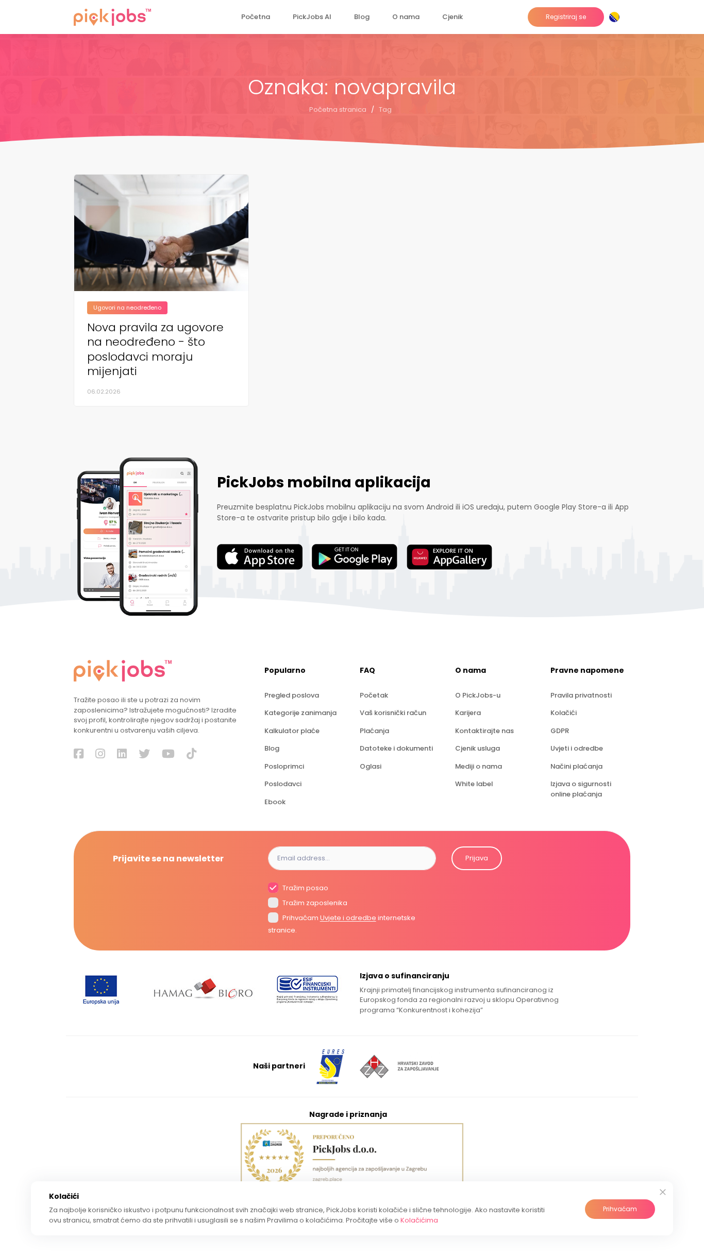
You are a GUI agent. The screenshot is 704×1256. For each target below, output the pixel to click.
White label (474, 784)
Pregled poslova (291, 695)
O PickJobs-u (477, 695)
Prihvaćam (620, 1208)
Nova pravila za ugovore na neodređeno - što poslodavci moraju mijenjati (155, 349)
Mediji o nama (478, 766)
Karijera (468, 713)
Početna (255, 17)
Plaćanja (374, 731)
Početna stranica (337, 109)
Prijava (476, 858)
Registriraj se (566, 16)
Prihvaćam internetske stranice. (341, 924)
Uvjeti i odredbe (576, 748)
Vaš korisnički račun (393, 713)
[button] (616, 17)
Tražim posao (304, 888)
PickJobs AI (312, 17)
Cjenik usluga (477, 748)
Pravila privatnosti (581, 695)
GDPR (559, 731)
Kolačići (563, 713)
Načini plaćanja (576, 766)
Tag (385, 109)
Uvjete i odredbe (348, 918)
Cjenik (452, 17)
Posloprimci (284, 766)
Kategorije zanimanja (300, 713)
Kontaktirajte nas (484, 731)
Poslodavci (282, 784)
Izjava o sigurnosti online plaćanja (580, 789)
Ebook (275, 802)
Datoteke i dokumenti (396, 748)
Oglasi (370, 766)
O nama (406, 17)
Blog (362, 17)
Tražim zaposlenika (314, 903)
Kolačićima (419, 1220)
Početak (374, 695)
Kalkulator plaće (292, 731)
